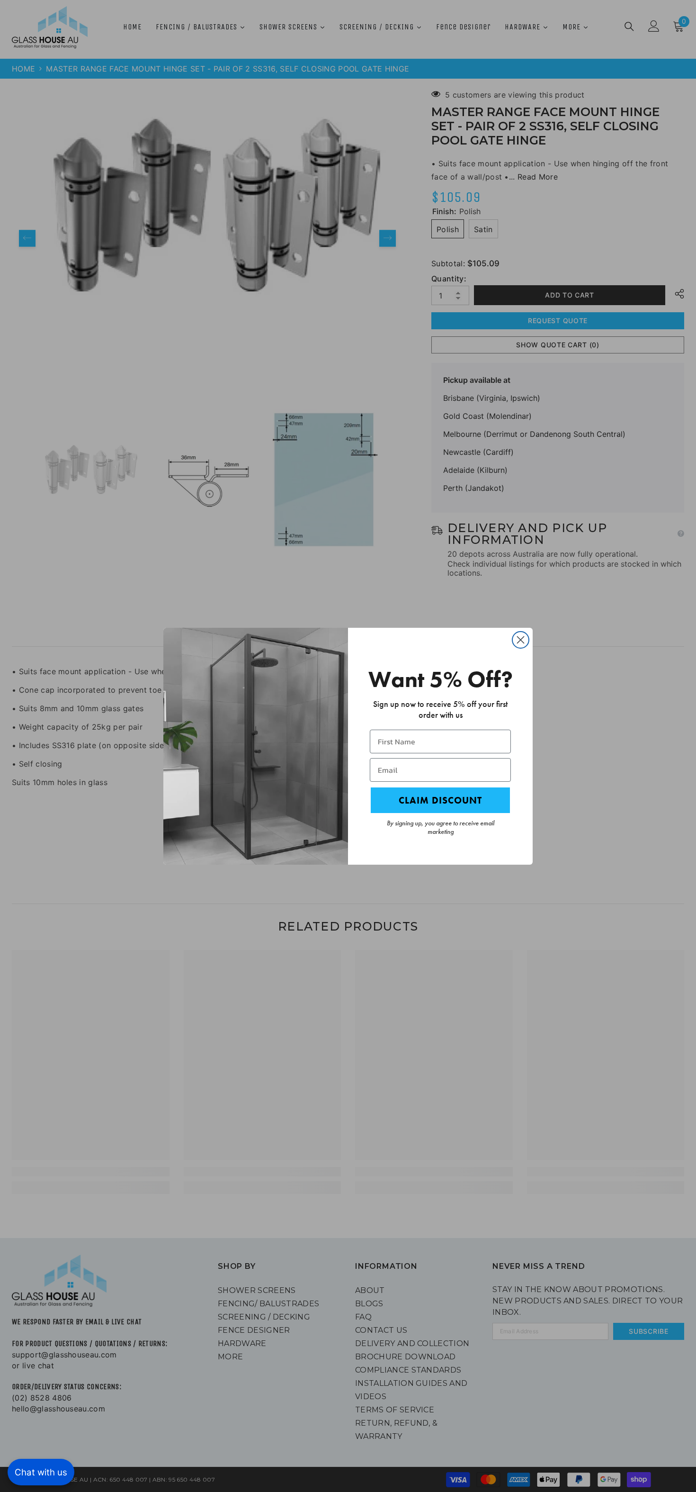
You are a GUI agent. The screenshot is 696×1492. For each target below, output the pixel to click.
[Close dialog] (520, 640)
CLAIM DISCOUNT (440, 800)
